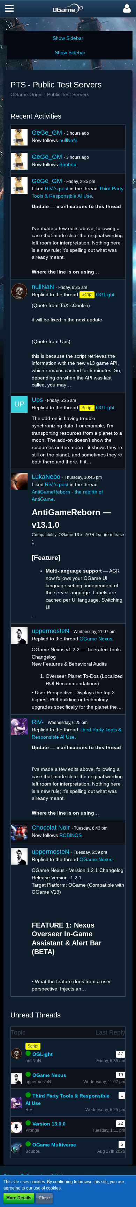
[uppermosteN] (19, 669)
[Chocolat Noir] (19, 832)
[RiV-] (19, 767)
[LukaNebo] (19, 546)
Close (44, 1197)
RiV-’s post (56, 188)
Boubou (67, 164)
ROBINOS (70, 835)
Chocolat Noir (51, 827)
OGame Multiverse (54, 1145)
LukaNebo (46, 476)
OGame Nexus (96, 638)
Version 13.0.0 (49, 1124)
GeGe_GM (47, 132)
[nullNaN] (19, 336)
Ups (37, 399)
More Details (18, 1197)
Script (33, 1046)
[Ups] (19, 431)
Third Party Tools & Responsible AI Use (67, 1099)
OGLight (105, 294)
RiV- (38, 721)
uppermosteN (50, 630)
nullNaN (68, 140)
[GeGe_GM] (19, 137)
